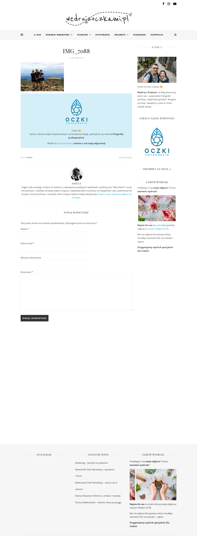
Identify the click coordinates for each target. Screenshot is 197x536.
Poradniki (139, 35)
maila (158, 225)
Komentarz (27, 272)
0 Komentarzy (125, 157)
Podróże (82, 35)
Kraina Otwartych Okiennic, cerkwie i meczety (98, 495)
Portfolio (157, 35)
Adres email (27, 243)
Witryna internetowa (31, 257)
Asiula (29, 157)
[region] (156, 208)
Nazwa (25, 228)
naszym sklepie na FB (157, 228)
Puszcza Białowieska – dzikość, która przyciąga (98, 502)
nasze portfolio (64, 143)
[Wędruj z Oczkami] (98, 18)
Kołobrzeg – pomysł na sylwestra (91, 462)
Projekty (120, 35)
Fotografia (102, 35)
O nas (37, 35)
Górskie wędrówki (58, 35)
